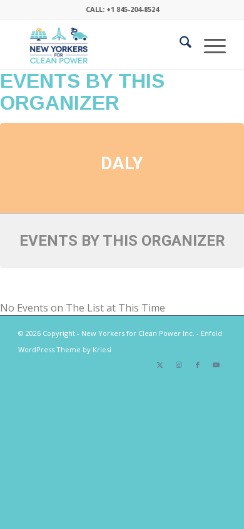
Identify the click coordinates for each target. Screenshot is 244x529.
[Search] (179, 44)
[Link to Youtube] (216, 364)
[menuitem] (179, 44)
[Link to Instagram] (179, 364)
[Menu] (208, 44)
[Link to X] (160, 364)
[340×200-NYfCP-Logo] (101, 44)
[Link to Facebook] (197, 364)
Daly (122, 163)
